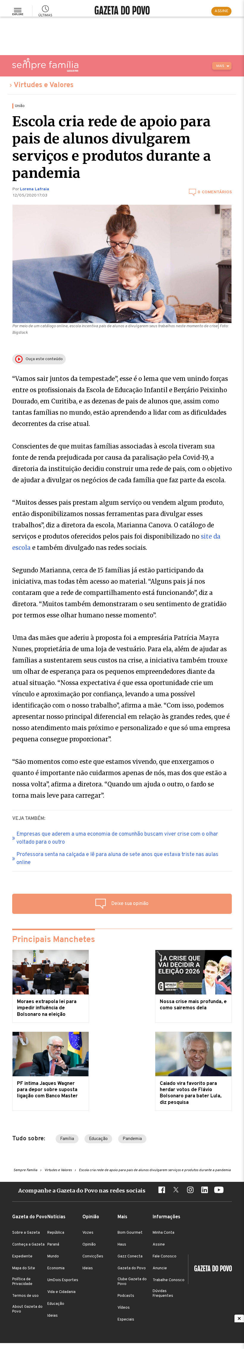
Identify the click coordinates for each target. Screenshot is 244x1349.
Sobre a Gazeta (26, 1232)
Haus (122, 1244)
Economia (56, 1268)
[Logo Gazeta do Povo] (210, 1269)
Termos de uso (25, 1296)
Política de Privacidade (22, 1281)
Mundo (53, 1256)
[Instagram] (190, 1191)
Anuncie (160, 1268)
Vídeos (124, 1307)
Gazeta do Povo (132, 1268)
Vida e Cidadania (61, 1292)
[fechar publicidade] (239, 1318)
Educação (98, 1139)
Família (67, 1139)
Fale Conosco (164, 1256)
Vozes (87, 1232)
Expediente (22, 1256)
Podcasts (126, 1296)
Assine (159, 1244)
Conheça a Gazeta (28, 1244)
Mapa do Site (23, 1268)
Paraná (53, 1244)
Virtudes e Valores (43, 85)
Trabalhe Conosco (168, 1280)
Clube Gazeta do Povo (132, 1281)
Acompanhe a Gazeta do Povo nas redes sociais (82, 1190)
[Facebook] (161, 1191)
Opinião (89, 1244)
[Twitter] (176, 1191)
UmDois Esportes (62, 1280)
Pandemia (132, 1139)
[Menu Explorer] (17, 11)
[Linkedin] (204, 1191)
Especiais (126, 1319)
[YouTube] (219, 1191)
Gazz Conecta (130, 1256)
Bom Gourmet (130, 1232)
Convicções (92, 1256)
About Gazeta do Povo (27, 1309)
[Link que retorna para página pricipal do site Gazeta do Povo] (122, 11)
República (55, 1232)
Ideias (52, 1315)
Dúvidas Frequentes (163, 1293)
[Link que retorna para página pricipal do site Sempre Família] (45, 65)
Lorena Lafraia (34, 189)
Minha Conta (163, 1232)
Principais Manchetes (53, 940)
